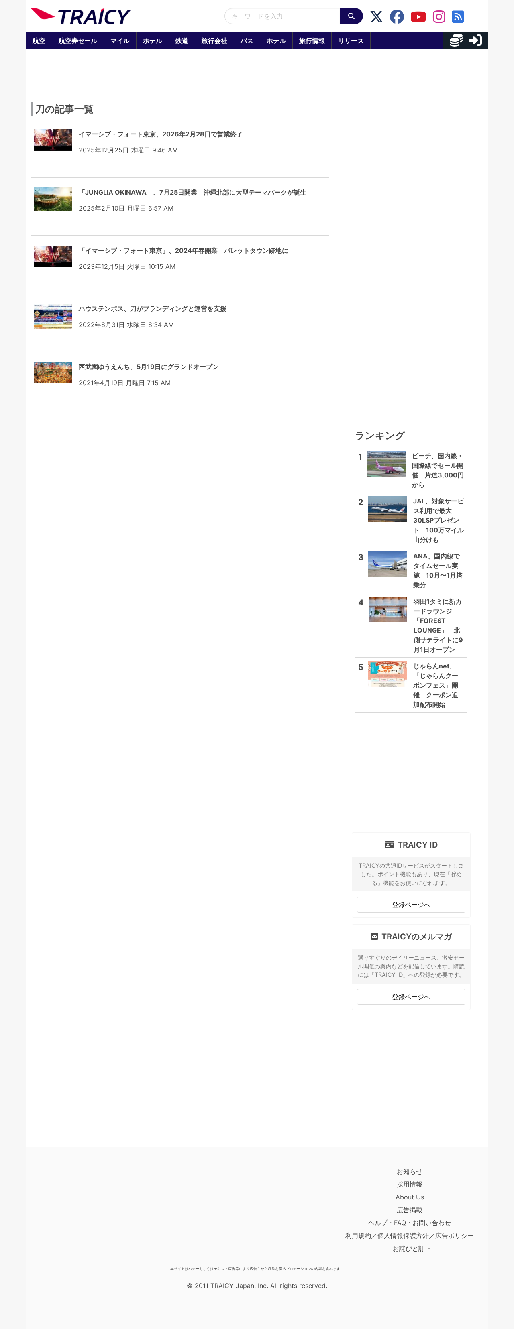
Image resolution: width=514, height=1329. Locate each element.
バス (247, 41)
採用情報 (409, 1184)
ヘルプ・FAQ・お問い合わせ (409, 1223)
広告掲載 (409, 1210)
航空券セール (78, 41)
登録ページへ (411, 905)
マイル (120, 41)
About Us (410, 1197)
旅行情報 (312, 41)
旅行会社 (214, 41)
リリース (351, 41)
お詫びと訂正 (412, 1248)
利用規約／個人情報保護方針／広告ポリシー (409, 1236)
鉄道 (181, 41)
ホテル (152, 41)
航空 (39, 41)
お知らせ (409, 1171)
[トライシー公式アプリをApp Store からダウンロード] (77, 1214)
